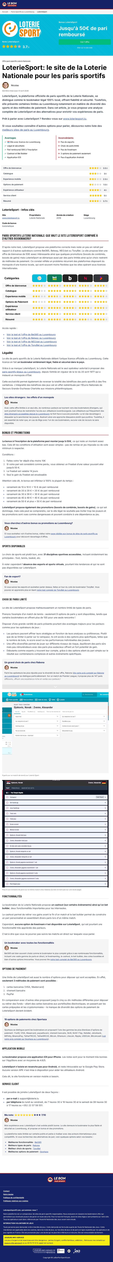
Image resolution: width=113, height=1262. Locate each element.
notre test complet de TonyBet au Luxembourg (58, 590)
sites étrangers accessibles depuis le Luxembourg (26, 414)
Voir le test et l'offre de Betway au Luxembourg (31, 338)
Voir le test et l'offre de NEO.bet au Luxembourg (32, 341)
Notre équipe (8, 1194)
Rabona (36, 1145)
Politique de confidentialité (13, 1198)
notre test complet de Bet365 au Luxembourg (71, 959)
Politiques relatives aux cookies (15, 1201)
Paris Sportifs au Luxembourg (22, 12)
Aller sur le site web (84, 48)
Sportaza (44, 1151)
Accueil (5, 12)
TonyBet (37, 1148)
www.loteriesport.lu (74, 118)
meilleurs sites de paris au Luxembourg (25, 129)
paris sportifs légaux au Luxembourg (21, 371)
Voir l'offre (84, 42)
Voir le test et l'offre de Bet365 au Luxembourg (31, 334)
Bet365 (38, 1142)
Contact (6, 1191)
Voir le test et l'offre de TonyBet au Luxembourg (32, 345)
